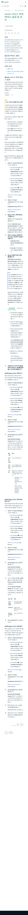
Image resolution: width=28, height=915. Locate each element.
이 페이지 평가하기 (8, 30)
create (20, 488)
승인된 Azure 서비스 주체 (14, 434)
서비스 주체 (11, 58)
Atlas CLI (19, 156)
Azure (15, 43)
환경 (12, 128)
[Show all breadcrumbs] (12, 10)
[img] (6, 33)
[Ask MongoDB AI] (23, 6)
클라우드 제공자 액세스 (20, 10)
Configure (18, 219)
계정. (11, 69)
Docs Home (7, 10)
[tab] (12, 308)
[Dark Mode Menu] (25, 6)
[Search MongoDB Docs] (21, 6)
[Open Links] (25, 2)
